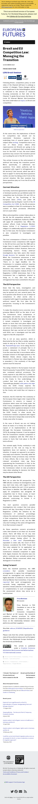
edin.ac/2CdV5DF (16, 628)
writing (15, 142)
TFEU (19, 200)
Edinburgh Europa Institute (20, 16)
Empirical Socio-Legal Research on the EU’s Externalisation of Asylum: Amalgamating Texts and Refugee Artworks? (17, 704)
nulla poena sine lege (27, 383)
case (13, 346)
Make (11, 797)
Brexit (7, 661)
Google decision (9, 255)
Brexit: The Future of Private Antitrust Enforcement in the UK (10, 675)
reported (6, 582)
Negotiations (7, 663)
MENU (8, 42)
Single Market (17, 663)
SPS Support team (6, 7)
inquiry (22, 100)
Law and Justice (15, 658)
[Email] (20, 791)
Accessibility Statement (10, 774)
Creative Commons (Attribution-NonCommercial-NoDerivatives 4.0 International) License (19, 650)
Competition (14, 661)
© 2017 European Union (19, 129)
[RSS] (25, 791)
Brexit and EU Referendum (13, 657)
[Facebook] (16, 791)
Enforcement (23, 661)
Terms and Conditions (9, 772)
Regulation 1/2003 (28, 226)
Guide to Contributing (9, 692)
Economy (25, 657)
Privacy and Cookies (22, 772)
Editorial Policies (25, 690)
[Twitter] (12, 791)
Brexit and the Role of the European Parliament (28, 675)
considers (6, 571)
